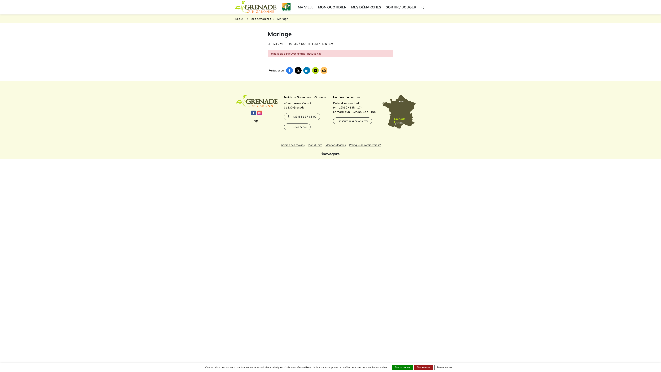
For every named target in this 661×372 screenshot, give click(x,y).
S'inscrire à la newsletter (352, 121)
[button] (422, 7)
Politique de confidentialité (365, 145)
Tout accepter (402, 367)
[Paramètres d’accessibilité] (257, 121)
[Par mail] (315, 70)
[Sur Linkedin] (306, 70)
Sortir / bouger (401, 7)
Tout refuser (423, 367)
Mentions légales (336, 145)
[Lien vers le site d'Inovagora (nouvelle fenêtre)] (330, 154)
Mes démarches (366, 7)
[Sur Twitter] (298, 70)
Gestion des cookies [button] (293, 145)
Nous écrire (299, 127)
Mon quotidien (332, 7)
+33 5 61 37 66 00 (304, 116)
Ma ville (305, 7)
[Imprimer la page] (324, 70)
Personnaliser (445, 367)
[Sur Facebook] (289, 70)
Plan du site (315, 145)
